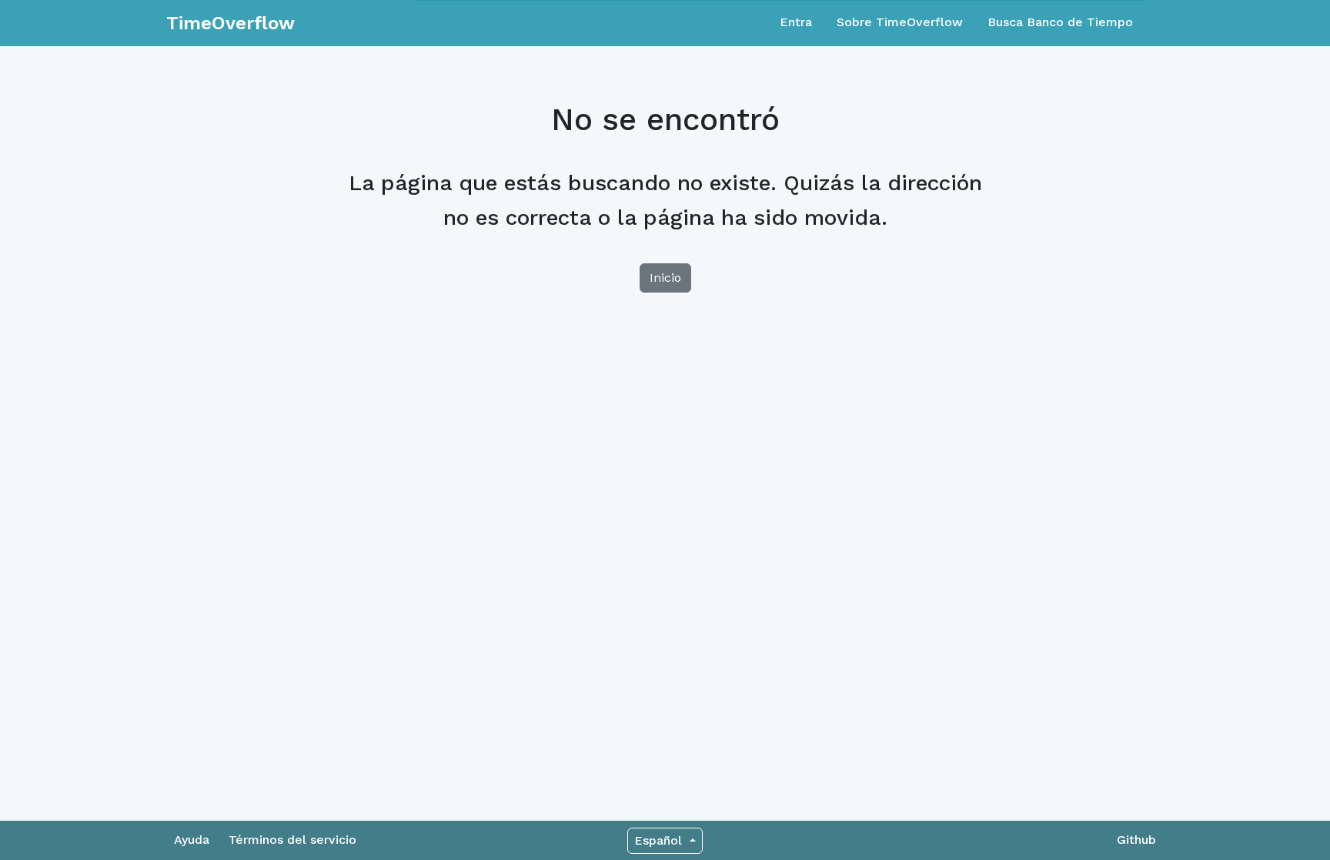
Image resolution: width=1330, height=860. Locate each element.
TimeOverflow (230, 23)
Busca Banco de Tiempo (1060, 22)
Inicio (665, 277)
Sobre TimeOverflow (900, 22)
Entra (796, 22)
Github (1136, 839)
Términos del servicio (292, 839)
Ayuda (191, 839)
